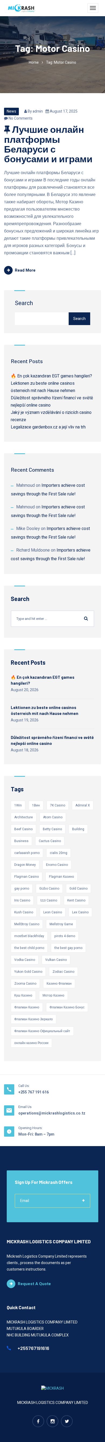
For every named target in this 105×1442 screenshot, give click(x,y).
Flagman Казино (61, 876)
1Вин (36, 805)
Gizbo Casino (49, 888)
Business (21, 841)
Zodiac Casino (63, 971)
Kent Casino (76, 900)
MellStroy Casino (26, 924)
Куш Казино (23, 995)
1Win (18, 805)
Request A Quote (34, 1284)
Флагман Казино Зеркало (33, 1019)
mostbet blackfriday (29, 936)
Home (34, 62)
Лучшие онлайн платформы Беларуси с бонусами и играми (48, 143)
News (11, 111)
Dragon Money (25, 864)
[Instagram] (52, 1421)
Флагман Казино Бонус (67, 1007)
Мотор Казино (53, 995)
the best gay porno (68, 947)
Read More (25, 270)
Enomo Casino (57, 864)
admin (38, 111)
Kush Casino (23, 912)
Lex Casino (80, 912)
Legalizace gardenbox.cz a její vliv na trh (48, 427)
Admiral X (82, 805)
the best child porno (29, 947)
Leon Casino (52, 912)
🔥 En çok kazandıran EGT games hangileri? (51, 376)
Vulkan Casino (56, 959)
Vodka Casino (24, 959)
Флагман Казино (26, 1007)
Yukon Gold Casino (28, 971)
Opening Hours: (30, 1127)
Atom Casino (52, 817)
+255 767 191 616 (33, 1092)
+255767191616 (32, 1348)
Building (78, 829)
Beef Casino (23, 829)
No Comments (20, 118)
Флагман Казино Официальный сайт (42, 1031)
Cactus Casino (50, 841)
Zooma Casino (25, 983)
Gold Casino (78, 888)
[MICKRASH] (22, 8)
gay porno (21, 888)
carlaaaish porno (27, 852)
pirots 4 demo (64, 936)
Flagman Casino (26, 876)
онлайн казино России (31, 1043)
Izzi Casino (48, 900)
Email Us (25, 1106)
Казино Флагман (59, 983)
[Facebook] (38, 1421)
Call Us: (24, 1085)
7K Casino (57, 805)
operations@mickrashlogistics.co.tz (51, 1113)
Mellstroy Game (61, 924)
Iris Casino (22, 900)
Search (24, 303)
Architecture (23, 817)
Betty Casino (52, 829)
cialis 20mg (58, 852)
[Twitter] (67, 1421)
